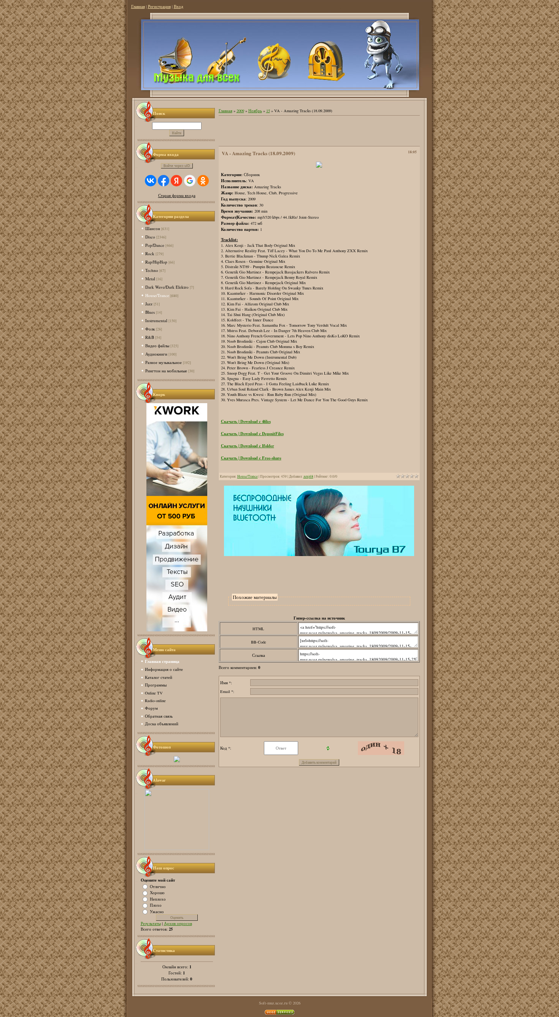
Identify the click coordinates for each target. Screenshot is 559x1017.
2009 (240, 110)
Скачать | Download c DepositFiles (252, 434)
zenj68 (308, 476)
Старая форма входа (176, 195)
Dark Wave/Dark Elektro (167, 287)
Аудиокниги (156, 354)
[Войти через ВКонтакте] (150, 180)
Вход (178, 6)
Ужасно (157, 911)
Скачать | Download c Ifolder (247, 446)
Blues (150, 312)
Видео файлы (157, 345)
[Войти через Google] (190, 181)
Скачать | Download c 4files (246, 421)
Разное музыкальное (163, 362)
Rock (149, 253)
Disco (150, 237)
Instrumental (156, 320)
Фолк (150, 329)
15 (268, 110)
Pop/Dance (154, 245)
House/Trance (157, 295)
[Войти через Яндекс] (176, 180)
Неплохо (158, 898)
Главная (138, 6)
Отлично (158, 886)
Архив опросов (178, 923)
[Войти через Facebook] (163, 180)
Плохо (156, 905)
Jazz (148, 304)
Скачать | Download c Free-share (251, 458)
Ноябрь (255, 110)
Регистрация (159, 6)
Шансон (152, 228)
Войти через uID (177, 166)
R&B (149, 337)
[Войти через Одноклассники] (203, 180)
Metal (150, 278)
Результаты (151, 923)
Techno (151, 270)
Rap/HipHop (156, 262)
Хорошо (157, 892)
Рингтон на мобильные (166, 370)
